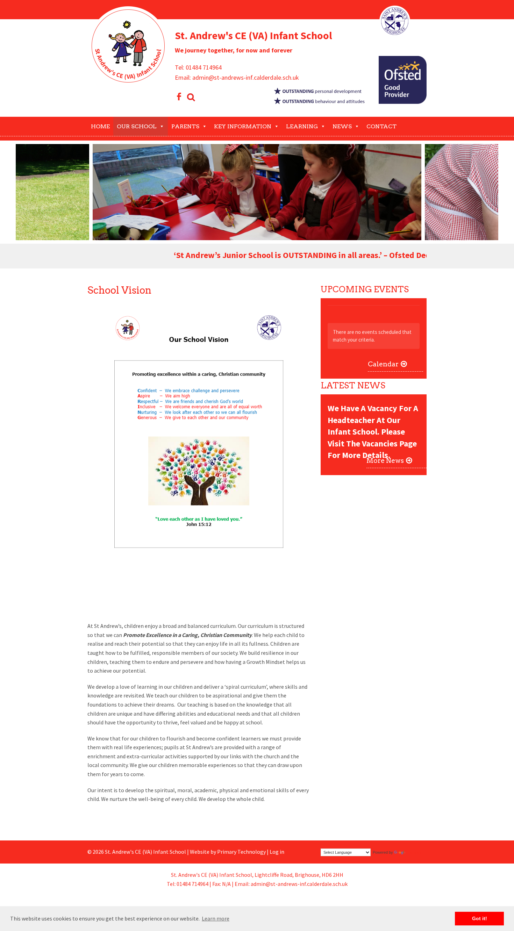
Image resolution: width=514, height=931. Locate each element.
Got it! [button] (479, 918)
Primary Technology (241, 851)
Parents (185, 126)
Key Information (242, 126)
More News (385, 461)
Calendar (383, 364)
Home (100, 126)
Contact (381, 126)
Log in (277, 851)
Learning (302, 126)
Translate (414, 852)
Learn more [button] (215, 918)
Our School (137, 126)
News (342, 126)
